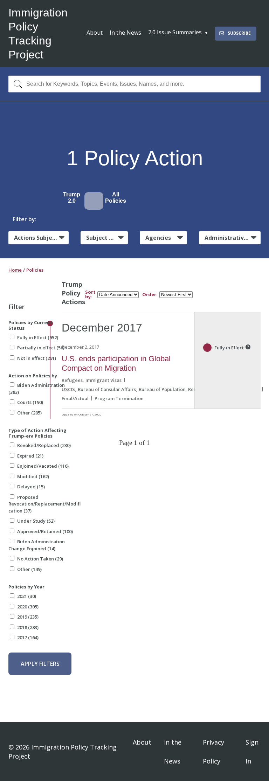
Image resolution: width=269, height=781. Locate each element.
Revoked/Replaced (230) (44, 445)
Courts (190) (30, 402)
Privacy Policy (213, 751)
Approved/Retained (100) (45, 531)
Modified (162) (33, 476)
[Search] (16, 84)
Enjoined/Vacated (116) (43, 466)
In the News (125, 32)
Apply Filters (40, 664)
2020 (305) (28, 607)
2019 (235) (28, 617)
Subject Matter (107, 238)
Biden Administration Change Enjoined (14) (36, 545)
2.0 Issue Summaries (175, 32)
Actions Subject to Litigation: (41, 238)
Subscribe (239, 33)
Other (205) (29, 413)
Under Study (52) (36, 521)
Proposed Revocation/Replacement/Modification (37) (44, 504)
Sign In (252, 751)
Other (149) (29, 569)
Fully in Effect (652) (37, 337)
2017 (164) (28, 637)
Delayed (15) (31, 486)
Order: (150, 294)
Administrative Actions (233, 238)
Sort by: (90, 294)
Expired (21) (30, 456)
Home (15, 270)
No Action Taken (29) (40, 559)
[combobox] (134, 84)
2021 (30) (26, 596)
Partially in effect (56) (40, 347)
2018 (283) (28, 627)
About (95, 32)
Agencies (158, 238)
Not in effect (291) (36, 358)
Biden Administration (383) (36, 388)
